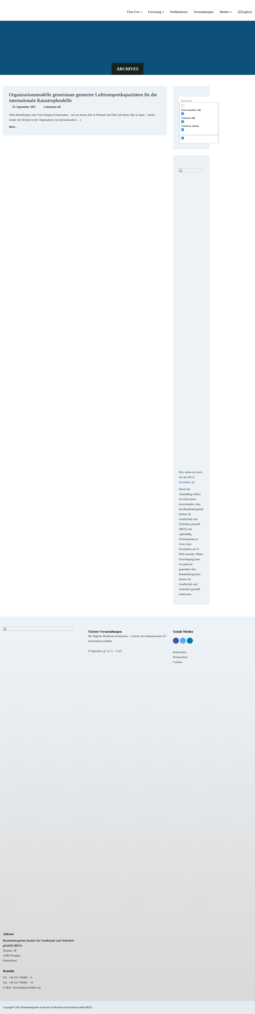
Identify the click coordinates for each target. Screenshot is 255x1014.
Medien (225, 12)
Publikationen (178, 12)
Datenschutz (180, 657)
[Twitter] (183, 641)
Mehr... (13, 127)
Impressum (179, 652)
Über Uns (133, 12)
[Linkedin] (190, 641)
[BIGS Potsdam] (3, 7)
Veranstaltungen (203, 12)
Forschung (155, 12)
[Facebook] (176, 641)
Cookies (177, 662)
